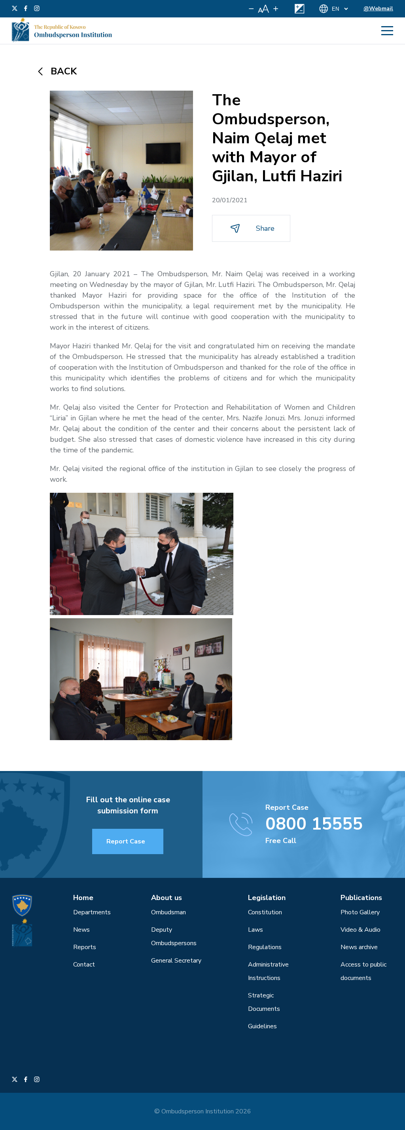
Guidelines (262, 1026)
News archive (359, 947)
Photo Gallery (360, 912)
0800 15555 (314, 824)
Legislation (267, 897)
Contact (84, 964)
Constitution (265, 912)
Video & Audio (360, 929)
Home (83, 897)
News (81, 929)
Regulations (265, 947)
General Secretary (176, 960)
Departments (92, 912)
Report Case (125, 841)
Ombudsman (168, 912)
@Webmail (378, 8)
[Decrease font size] (251, 9)
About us (166, 897)
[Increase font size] (275, 9)
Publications (361, 897)
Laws (255, 929)
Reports (84, 947)
